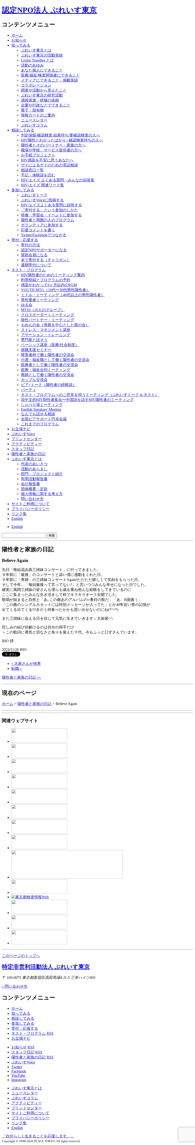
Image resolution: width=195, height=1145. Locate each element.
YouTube (18, 1075)
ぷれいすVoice (23, 434)
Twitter (16, 1067)
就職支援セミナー (36, 350)
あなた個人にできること (42, 70)
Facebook (18, 1071)
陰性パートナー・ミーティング (47, 320)
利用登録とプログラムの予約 (45, 280)
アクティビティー (26, 444)
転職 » (16, 669)
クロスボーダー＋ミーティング (47, 315)
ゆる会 (26, 305)
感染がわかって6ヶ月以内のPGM (49, 285)
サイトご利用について (30, 504)
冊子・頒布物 (32, 110)
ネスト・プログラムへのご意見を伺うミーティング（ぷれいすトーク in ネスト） (90, 395)
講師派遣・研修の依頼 (40, 100)
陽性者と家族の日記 (28, 454)
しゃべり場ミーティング (42, 405)
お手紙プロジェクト (38, 155)
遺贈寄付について (36, 265)
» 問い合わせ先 (15, 986)
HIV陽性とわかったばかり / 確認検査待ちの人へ (62, 140)
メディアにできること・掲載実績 (49, 80)
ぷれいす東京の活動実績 (42, 55)
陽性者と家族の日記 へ (21, 677)
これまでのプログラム (40, 424)
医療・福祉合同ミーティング (45, 370)
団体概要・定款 (34, 489)
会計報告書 (30, 484)
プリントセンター (26, 439)
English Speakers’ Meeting (41, 409)
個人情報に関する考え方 (42, 494)
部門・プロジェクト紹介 (42, 474)
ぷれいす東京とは (36, 50)
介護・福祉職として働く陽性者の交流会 (55, 360)
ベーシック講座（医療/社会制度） (50, 345)
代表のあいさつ (34, 464)
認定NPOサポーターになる (44, 250)
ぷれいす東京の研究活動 (42, 95)
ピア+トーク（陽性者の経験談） (48, 385)
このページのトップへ (21, 956)
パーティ (28, 390)
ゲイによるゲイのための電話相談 (49, 165)
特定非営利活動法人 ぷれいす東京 (46, 967)
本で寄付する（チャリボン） (45, 260)
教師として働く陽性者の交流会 (47, 375)
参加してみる (22, 190)
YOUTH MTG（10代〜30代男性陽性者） (55, 290)
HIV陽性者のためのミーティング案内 (53, 275)
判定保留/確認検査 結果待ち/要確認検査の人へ (60, 135)
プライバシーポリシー (30, 509)
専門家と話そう (34, 340)
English (17, 519)
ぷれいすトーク (34, 195)
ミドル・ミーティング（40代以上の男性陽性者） (63, 295)
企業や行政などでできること (45, 105)
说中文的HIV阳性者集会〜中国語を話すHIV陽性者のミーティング (77, 400)
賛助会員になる (34, 255)
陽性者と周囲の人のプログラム (47, 220)
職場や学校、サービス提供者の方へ (51, 150)
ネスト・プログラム (28, 1033)
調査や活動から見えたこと (44, 90)
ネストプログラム (28, 270)
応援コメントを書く (38, 230)
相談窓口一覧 (32, 170)
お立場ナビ (20, 429)
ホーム (17, 35)
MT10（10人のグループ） (43, 310)
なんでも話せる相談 (38, 414)
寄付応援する (24, 240)
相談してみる (22, 130)
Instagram (18, 1080)
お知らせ (19, 40)
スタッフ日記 (22, 449)
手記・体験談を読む (38, 175)
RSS (50, 1033)
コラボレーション (36, 85)
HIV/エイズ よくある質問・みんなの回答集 (57, 180)
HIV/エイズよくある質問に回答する (51, 205)
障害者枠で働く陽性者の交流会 (47, 355)
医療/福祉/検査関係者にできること (50, 75)
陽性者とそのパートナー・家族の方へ (53, 145)
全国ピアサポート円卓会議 (44, 419)
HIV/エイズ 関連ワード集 (42, 185)
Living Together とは (37, 60)
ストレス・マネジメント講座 (45, 330)
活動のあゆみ (32, 65)
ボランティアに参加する (42, 225)
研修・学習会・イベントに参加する (51, 215)
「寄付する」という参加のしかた (49, 210)
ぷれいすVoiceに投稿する (42, 200)
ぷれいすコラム (34, 125)
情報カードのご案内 (38, 115)
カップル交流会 (34, 380)
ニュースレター (34, 120)
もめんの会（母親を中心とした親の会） (55, 325)
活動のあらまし (34, 469)
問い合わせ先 (32, 499)
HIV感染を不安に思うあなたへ (47, 160)
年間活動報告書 (34, 479)
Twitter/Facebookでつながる (43, 235)
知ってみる (20, 45)
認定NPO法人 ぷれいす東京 (49, 10)
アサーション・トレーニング (45, 335)
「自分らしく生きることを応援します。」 (38, 1136)
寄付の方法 (30, 245)
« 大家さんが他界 (26, 664)
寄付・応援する (24, 1028)
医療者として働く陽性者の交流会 (49, 365)
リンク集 (19, 514)
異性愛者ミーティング (40, 300)
